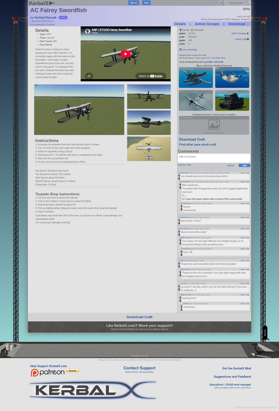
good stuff (206, 58)
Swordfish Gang (218, 58)
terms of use (131, 372)
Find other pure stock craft (197, 144)
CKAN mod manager (238, 384)
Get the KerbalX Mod (236, 368)
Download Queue (186, 58)
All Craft (218, 61)
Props (197, 58)
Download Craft (192, 139)
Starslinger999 (184, 182)
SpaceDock (216, 384)
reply (247, 173)
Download (236, 24)
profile (209, 61)
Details (180, 24)
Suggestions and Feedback (232, 376)
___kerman (182, 283)
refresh (230, 165)
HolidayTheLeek (45, 17)
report (242, 173)
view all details (189, 49)
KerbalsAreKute (183, 173)
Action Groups (207, 24)
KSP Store (246, 387)
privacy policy (147, 372)
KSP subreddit (221, 387)
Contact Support (139, 368)
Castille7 (181, 260)
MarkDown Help (184, 165)
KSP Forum (234, 387)
